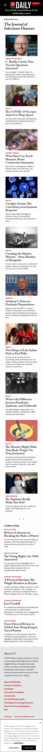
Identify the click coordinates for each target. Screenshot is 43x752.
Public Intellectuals (14, 58)
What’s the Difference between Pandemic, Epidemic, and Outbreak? (21, 403)
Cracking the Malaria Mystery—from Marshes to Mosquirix (21, 257)
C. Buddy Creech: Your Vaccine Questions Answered (20, 65)
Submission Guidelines (14, 692)
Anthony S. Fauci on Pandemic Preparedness (20, 303)
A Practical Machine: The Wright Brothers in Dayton (20, 582)
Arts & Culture (10, 529)
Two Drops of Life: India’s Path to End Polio (21, 352)
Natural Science (12, 153)
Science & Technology (13, 577)
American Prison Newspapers (17, 706)
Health (8, 108)
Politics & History (11, 553)
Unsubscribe (9, 695)
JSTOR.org (7, 716)
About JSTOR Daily (12, 681)
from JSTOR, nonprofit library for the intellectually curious (21, 12)
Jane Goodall (12, 604)
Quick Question (12, 496)
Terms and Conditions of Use (24, 716)
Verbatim (9, 298)
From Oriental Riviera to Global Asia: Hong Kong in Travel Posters (20, 627)
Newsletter (36, 3)
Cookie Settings (14, 748)
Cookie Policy (18, 743)
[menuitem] (36, 3)
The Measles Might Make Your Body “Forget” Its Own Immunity (21, 450)
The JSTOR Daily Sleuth (14, 699)
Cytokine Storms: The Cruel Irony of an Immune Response (21, 207)
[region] (21, 735)
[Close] (40, 722)
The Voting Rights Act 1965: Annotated (21, 558)
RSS (6, 709)
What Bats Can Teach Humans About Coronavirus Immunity (20, 160)
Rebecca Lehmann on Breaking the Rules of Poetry (21, 535)
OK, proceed (29, 748)
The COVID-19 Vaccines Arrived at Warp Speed (21, 114)
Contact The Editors (13, 685)
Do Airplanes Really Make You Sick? (18, 501)
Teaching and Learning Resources (18, 702)
